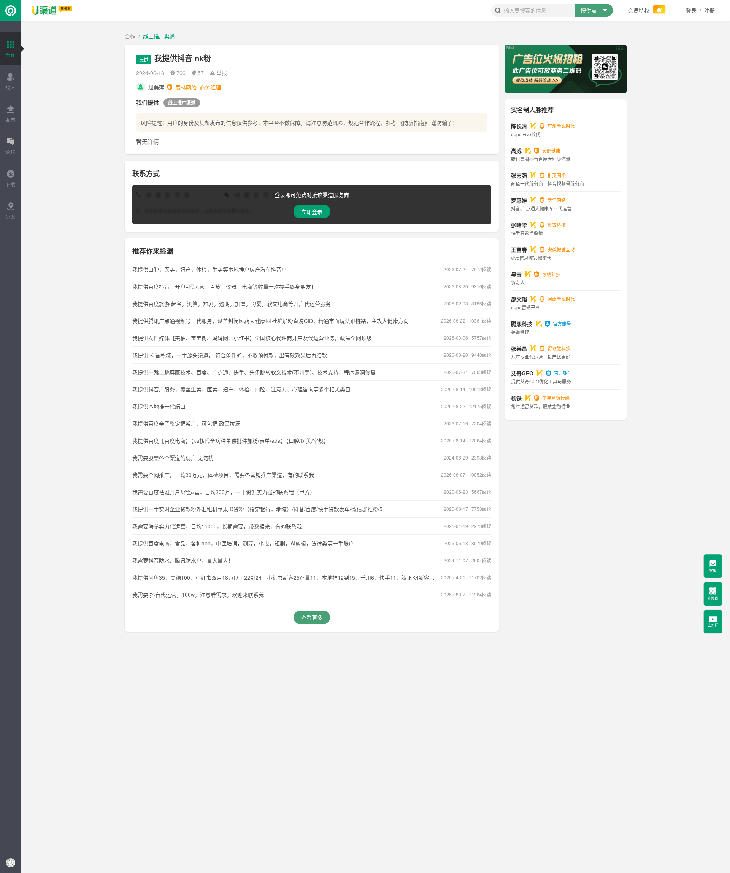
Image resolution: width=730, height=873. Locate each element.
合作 (130, 36)
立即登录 (311, 211)
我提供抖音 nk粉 (182, 58)
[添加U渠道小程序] (10, 862)
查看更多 (311, 617)
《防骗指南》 (414, 122)
